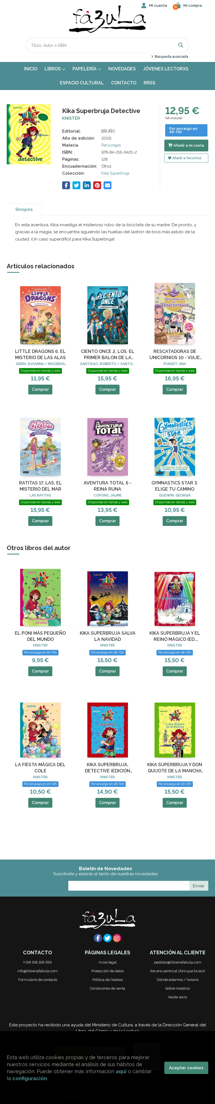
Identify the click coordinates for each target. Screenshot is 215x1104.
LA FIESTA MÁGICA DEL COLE (40, 767)
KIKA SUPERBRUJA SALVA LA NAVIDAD (107, 636)
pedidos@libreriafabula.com (177, 962)
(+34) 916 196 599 (37, 962)
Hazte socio (177, 997)
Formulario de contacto (37, 980)
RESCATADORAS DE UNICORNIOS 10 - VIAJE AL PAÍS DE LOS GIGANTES (174, 355)
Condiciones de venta (107, 988)
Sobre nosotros (177, 988)
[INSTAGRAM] (117, 938)
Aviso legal (108, 962)
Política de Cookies (107, 980)
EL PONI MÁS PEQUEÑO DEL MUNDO (40, 636)
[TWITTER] (107, 938)
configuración (29, 1078)
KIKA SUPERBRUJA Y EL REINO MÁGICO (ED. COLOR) (174, 636)
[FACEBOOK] (98, 938)
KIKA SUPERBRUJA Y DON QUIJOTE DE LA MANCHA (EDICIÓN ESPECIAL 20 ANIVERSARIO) (174, 768)
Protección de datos (107, 971)
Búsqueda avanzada (171, 57)
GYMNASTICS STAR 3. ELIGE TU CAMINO (174, 486)
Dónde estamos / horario (177, 980)
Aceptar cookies (186, 1067)
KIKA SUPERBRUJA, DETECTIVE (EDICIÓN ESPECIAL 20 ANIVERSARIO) (107, 768)
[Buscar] (181, 45)
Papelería (85, 68)
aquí (121, 1071)
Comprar (40, 389)
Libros (53, 68)
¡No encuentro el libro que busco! (177, 971)
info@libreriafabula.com (37, 971)
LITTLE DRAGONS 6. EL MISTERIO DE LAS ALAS (40, 354)
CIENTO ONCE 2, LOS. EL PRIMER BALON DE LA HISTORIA (107, 355)
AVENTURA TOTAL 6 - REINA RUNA (108, 486)
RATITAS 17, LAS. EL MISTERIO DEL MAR (40, 486)
